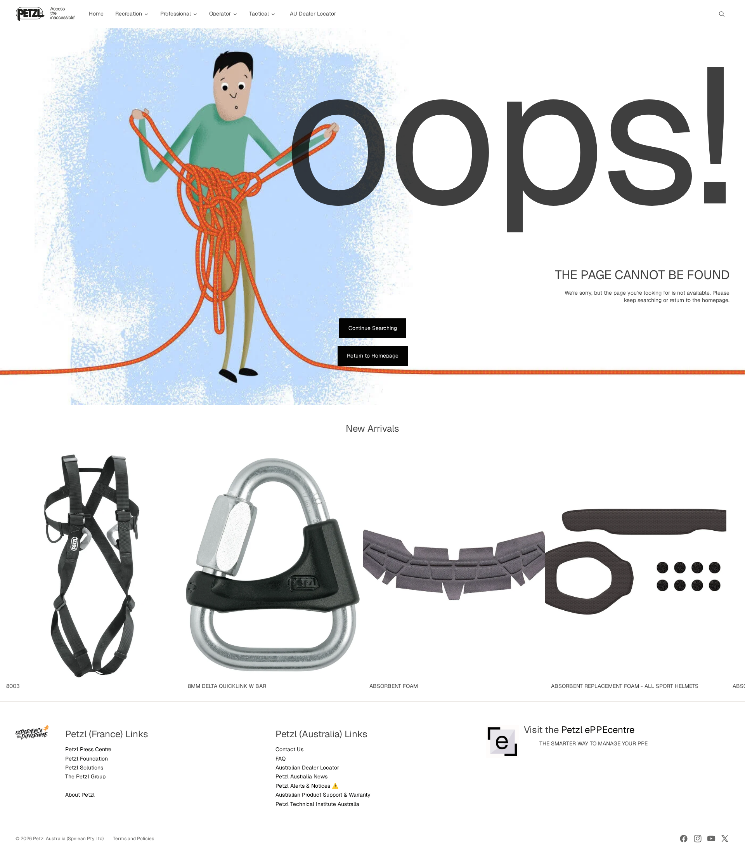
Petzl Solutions (84, 767)
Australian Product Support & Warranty (323, 794)
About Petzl (80, 794)
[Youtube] (711, 838)
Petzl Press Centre (88, 749)
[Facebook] (683, 838)
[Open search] (721, 14)
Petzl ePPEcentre (597, 730)
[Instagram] (697, 838)
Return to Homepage (372, 355)
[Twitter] (724, 838)
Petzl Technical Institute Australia (317, 804)
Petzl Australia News (301, 776)
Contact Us (289, 749)
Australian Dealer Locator (307, 767)
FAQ (280, 758)
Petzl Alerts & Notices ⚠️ (306, 785)
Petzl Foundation (86, 758)
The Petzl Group (85, 776)
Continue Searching (372, 328)
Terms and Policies (133, 838)
